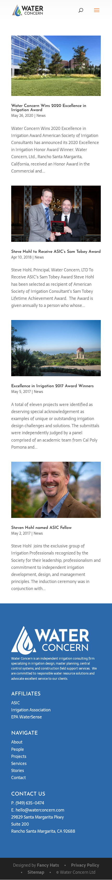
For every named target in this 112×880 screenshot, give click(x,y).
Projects (18, 756)
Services (19, 763)
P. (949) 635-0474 (27, 802)
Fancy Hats (48, 865)
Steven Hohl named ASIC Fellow (41, 528)
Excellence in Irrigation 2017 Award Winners (52, 386)
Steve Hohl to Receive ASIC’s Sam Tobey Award (56, 252)
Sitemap (36, 872)
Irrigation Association (31, 709)
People (17, 749)
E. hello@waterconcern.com (37, 810)
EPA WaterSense (26, 716)
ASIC (15, 702)
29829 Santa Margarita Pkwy (37, 817)
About (16, 742)
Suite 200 (20, 824)
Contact (18, 777)
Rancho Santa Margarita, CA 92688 (43, 831)
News (41, 115)
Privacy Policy (85, 865)
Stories (17, 770)
